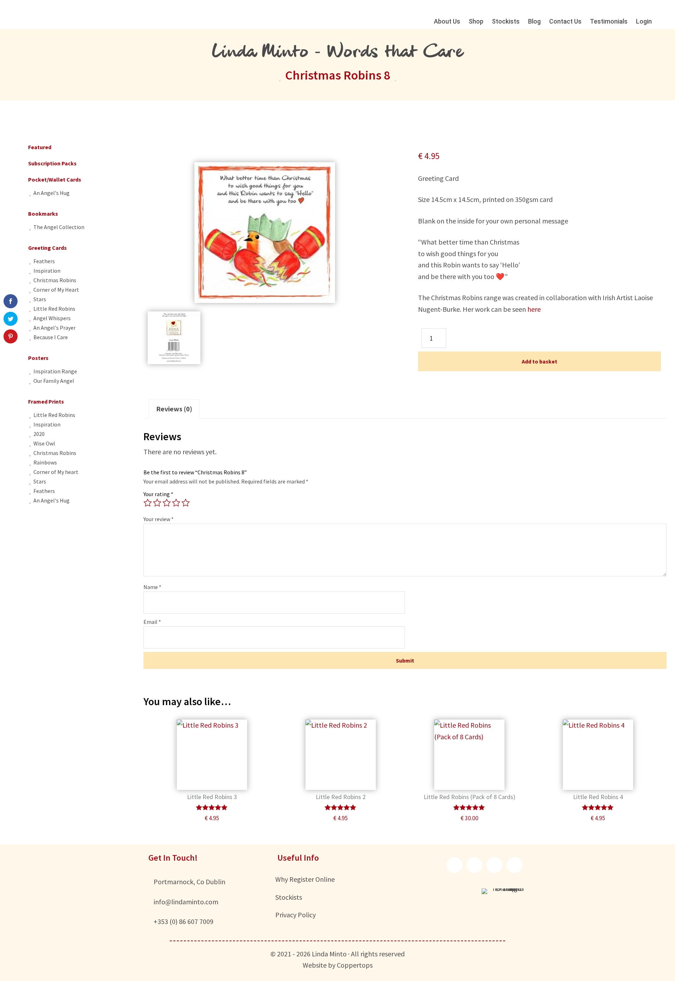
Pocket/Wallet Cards (54, 179)
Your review (158, 519)
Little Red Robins (54, 308)
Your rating (158, 494)
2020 (39, 433)
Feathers (44, 261)
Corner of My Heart (56, 289)
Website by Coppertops (338, 965)
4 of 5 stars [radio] (176, 503)
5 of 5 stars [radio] (185, 503)
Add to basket (539, 361)
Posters (38, 357)
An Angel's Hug (51, 192)
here (534, 309)
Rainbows (45, 462)
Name (152, 586)
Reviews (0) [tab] (174, 408)
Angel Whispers (52, 318)
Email (152, 621)
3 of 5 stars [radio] (166, 503)
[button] (454, 865)
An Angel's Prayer (54, 327)
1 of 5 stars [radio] (147, 503)
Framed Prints (46, 401)
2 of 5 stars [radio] (157, 503)
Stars (39, 299)
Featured (39, 147)
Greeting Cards (47, 247)
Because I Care (50, 337)
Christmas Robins (54, 280)
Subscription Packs (52, 163)
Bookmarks (43, 213)
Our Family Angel (53, 380)
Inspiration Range (55, 371)
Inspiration (46, 270)
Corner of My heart (55, 471)
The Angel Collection (58, 226)
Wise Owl (44, 443)
